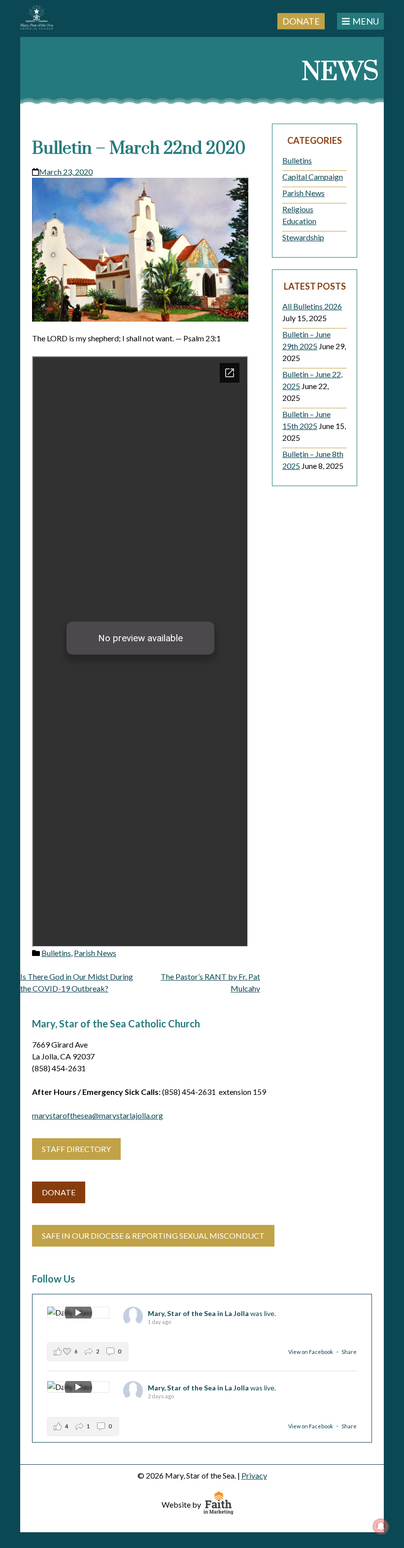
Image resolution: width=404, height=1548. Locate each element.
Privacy (254, 1475)
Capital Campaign (312, 176)
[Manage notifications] (381, 1526)
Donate (301, 20)
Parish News (95, 952)
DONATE (58, 1192)
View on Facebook (311, 1352)
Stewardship (303, 237)
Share (349, 1352)
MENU (365, 21)
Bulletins (56, 952)
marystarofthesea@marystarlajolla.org (97, 1115)
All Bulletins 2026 (312, 306)
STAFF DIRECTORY (76, 1148)
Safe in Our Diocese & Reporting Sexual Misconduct (153, 1235)
